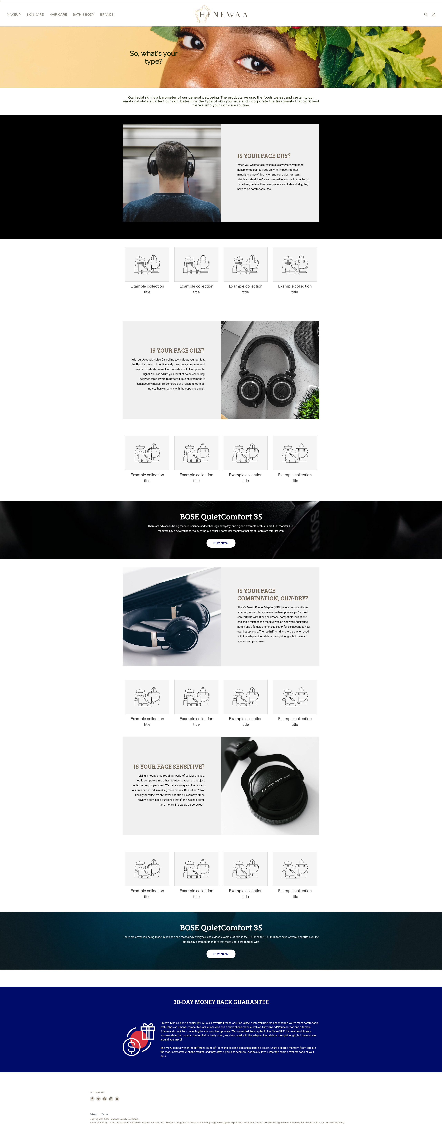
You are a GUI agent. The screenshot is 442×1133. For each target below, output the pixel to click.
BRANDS (107, 14)
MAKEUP (14, 14)
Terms (105, 1114)
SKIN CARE (35, 14)
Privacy (94, 1114)
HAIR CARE (58, 14)
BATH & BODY (83, 14)
